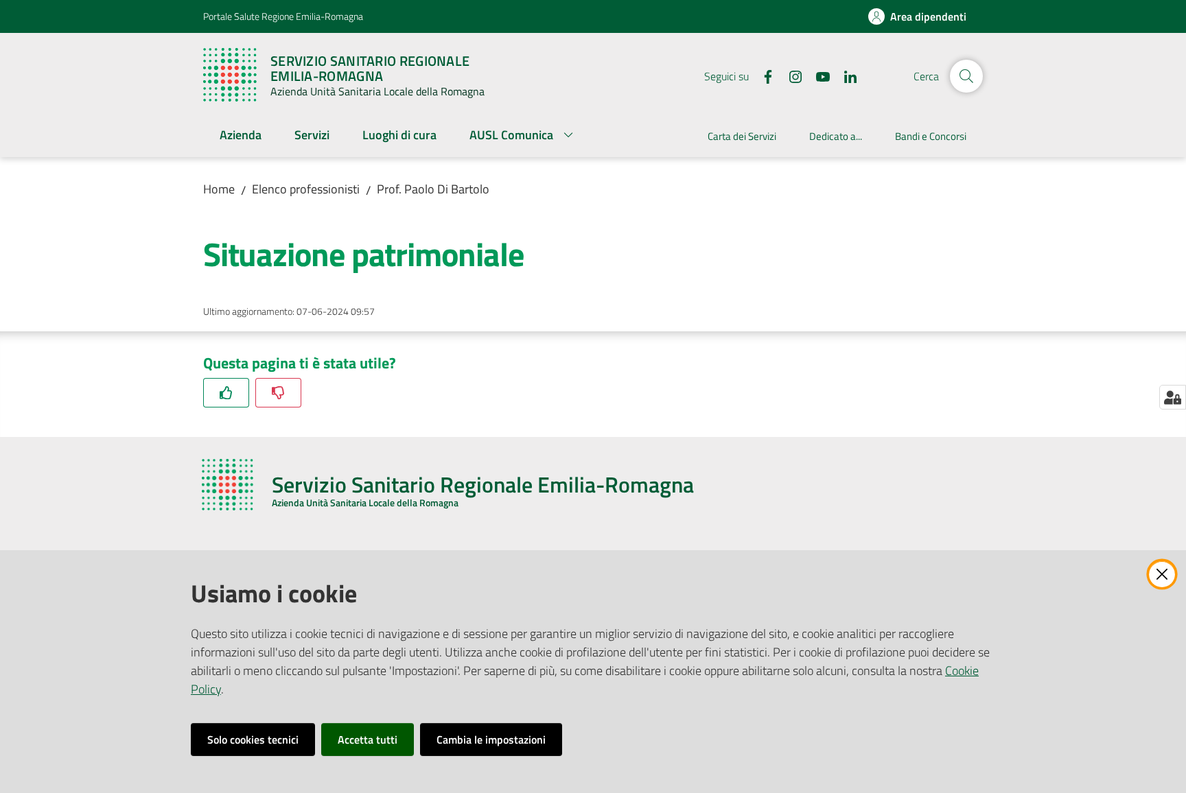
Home (219, 189)
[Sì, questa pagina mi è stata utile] (226, 392)
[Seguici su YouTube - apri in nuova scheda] (817, 75)
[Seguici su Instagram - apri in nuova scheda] (790, 75)
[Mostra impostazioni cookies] (1172, 397)
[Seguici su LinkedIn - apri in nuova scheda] (845, 75)
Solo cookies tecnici (253, 739)
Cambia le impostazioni (491, 739)
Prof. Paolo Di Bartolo (433, 189)
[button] (966, 76)
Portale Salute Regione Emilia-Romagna (283, 16)
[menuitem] (240, 136)
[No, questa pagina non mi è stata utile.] (278, 392)
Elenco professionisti (306, 189)
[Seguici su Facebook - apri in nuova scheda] (762, 75)
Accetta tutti (367, 739)
